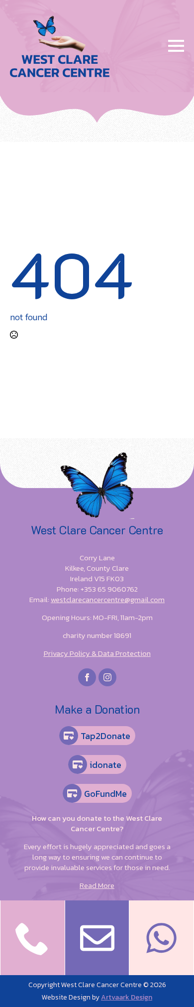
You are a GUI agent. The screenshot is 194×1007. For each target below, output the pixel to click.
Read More (97, 885)
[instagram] (107, 677)
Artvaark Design (126, 997)
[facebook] (87, 677)
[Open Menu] (176, 46)
